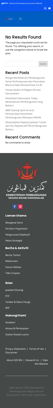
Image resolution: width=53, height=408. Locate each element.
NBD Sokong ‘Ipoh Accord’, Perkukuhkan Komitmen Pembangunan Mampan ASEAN (23, 114)
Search (43, 64)
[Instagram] (45, 8)
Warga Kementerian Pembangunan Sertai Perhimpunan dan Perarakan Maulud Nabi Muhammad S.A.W (25, 81)
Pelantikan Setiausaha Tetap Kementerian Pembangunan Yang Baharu (24, 102)
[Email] (49, 8)
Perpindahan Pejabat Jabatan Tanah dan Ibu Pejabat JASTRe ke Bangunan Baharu (26, 126)
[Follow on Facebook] (14, 206)
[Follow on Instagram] (20, 206)
